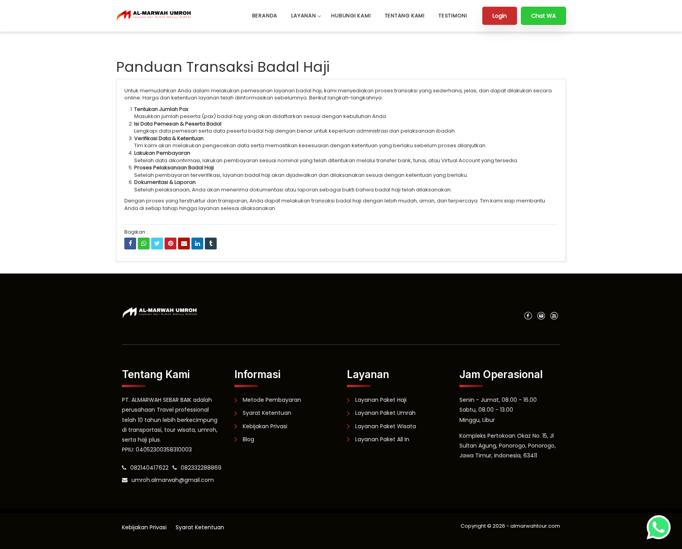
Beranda (264, 15)
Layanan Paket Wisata (385, 426)
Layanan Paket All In (382, 439)
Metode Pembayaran (272, 400)
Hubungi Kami (351, 15)
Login (500, 16)
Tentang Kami (405, 15)
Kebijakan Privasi (265, 426)
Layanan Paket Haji (381, 400)
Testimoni (452, 15)
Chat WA (543, 16)
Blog (248, 439)
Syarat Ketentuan (267, 413)
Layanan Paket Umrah (385, 413)
